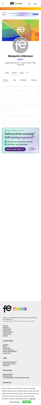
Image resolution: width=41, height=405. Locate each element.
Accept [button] (27, 402)
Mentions (23, 80)
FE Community (7, 329)
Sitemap (5, 336)
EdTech (5, 346)
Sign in (35, 4)
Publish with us (7, 331)
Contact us (6, 327)
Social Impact (7, 353)
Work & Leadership (8, 350)
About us (5, 325)
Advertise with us (8, 332)
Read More (32, 399)
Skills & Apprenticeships (10, 351)
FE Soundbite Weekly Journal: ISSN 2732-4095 (16, 377)
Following (34, 80)
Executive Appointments (10, 362)
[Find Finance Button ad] (20, 152)
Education (5, 344)
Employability (6, 348)
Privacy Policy (7, 334)
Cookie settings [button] (14, 402)
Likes (14, 80)
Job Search (6, 365)
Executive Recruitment (9, 363)
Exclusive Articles (8, 374)
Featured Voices (7, 376)
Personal (5, 80)
